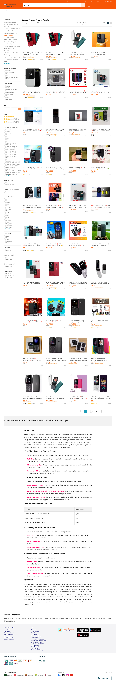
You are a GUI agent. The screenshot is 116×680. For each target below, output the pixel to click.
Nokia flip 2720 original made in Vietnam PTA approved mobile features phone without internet (32, 92)
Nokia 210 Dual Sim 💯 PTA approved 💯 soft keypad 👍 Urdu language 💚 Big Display (55, 245)
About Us (33, 630)
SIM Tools (7, 26)
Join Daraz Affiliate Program (38, 650)
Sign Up (99, 1)
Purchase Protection (9, 637)
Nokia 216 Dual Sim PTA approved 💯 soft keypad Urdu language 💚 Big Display (32, 245)
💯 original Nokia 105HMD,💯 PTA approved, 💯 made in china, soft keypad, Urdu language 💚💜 (100, 207)
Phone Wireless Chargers (11, 59)
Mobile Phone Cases (10, 22)
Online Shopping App (36, 642)
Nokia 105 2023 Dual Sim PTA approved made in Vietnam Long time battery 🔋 (55, 169)
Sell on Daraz (34, 648)
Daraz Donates (35, 633)
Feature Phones (51, 618)
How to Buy (7, 631)
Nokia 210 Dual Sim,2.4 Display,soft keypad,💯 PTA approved (76, 245)
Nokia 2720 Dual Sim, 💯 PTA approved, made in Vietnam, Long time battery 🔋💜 (78, 169)
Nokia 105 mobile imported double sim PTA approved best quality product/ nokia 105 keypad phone (33, 207)
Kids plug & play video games (12, 57)
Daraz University (35, 646)
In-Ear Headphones (9, 48)
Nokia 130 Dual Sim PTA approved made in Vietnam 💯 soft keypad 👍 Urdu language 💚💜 (55, 92)
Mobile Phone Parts (9, 31)
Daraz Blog (34, 634)
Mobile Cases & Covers (12, 618)
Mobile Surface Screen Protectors (33, 618)
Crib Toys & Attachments (11, 52)
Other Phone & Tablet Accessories (69, 618)
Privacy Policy (34, 637)
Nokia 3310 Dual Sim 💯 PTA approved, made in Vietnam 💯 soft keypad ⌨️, (54, 207)
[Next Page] (110, 411)
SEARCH (83, 5)
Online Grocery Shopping (37, 643)
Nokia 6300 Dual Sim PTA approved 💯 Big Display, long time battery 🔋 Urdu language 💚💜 (101, 92)
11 (107, 411)
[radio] (4, 116)
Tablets (6, 61)
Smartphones (87, 618)
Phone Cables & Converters (12, 28)
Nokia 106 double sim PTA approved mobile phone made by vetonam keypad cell (32, 398)
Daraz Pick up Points (9, 639)
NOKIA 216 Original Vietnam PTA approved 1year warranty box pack (101, 397)
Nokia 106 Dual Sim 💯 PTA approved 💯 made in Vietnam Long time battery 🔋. (54, 322)
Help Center (7, 630)
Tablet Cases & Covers (10, 39)
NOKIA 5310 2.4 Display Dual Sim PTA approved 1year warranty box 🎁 (78, 283)
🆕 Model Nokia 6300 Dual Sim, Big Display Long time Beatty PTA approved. (78, 207)
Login (92, 1)
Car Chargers (8, 55)
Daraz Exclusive (35, 645)
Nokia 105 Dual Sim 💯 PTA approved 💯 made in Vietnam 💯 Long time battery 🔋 (78, 398)
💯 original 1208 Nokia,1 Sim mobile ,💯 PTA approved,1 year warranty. (101, 130)
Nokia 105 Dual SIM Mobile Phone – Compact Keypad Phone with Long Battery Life (78, 360)
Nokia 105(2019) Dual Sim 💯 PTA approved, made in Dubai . (32, 168)
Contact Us (7, 636)
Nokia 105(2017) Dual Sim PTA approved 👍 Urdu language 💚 (100, 168)
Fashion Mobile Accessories (12, 46)
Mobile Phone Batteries (10, 33)
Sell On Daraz (71, 1)
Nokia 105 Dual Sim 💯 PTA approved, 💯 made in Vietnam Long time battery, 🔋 (32, 360)
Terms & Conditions (36, 636)
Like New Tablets (9, 37)
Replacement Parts (99, 618)
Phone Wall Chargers (10, 42)
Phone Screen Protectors (11, 24)
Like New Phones (9, 44)
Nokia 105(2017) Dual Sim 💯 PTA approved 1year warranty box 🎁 (32, 130)
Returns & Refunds (9, 634)
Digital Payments (35, 631)
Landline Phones (8, 35)
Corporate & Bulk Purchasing (11, 633)
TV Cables (7, 50)
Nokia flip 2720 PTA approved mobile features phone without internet (100, 283)
